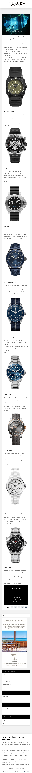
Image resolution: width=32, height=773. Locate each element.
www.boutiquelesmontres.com (16, 592)
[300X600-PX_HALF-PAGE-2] (14, 667)
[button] (3, 4)
